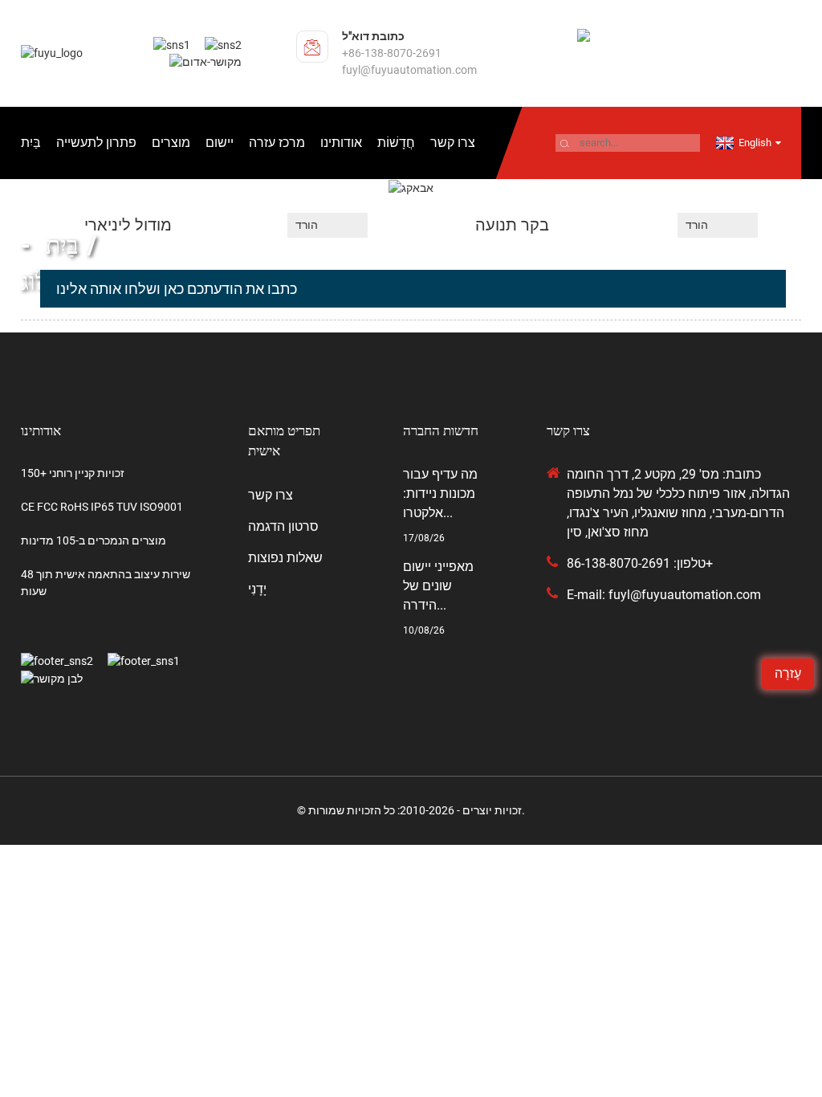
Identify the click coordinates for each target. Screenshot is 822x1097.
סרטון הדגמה (283, 526)
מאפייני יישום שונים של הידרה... (438, 586)
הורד (306, 224)
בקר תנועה (512, 224)
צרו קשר (452, 142)
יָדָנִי (257, 589)
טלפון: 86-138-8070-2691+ (640, 563)
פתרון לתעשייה (96, 142)
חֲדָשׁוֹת (396, 142)
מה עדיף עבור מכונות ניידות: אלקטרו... (440, 493)
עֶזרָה (788, 673)
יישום (220, 142)
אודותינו (341, 142)
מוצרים (171, 142)
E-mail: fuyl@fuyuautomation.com (664, 594)
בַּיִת (31, 142)
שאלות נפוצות (285, 557)
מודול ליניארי (128, 224)
